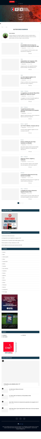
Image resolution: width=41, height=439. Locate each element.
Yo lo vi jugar (4, 291)
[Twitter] (20, 3)
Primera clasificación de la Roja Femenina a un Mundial (28, 142)
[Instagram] (24, 419)
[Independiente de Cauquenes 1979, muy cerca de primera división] (10, 65)
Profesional (4, 284)
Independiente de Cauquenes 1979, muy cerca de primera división (29, 61)
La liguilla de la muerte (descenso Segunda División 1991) (29, 191)
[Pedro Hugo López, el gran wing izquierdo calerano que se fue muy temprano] (5, 410)
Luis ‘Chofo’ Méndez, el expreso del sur (30, 125)
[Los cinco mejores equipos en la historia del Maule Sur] (10, 80)
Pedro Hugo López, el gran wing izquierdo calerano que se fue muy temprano (24, 408)
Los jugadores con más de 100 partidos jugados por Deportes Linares (30, 93)
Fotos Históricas (5, 268)
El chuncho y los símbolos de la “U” (12, 384)
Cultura (3, 259)
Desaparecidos (5, 261)
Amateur (3, 252)
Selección (4, 287)
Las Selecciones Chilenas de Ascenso (8, 235)
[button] (15, 2)
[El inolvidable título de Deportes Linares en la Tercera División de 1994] (10, 49)
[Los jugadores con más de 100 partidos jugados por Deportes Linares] (10, 97)
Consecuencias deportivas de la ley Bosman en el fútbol (29, 175)
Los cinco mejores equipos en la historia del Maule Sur (28, 77)
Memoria (4, 280)
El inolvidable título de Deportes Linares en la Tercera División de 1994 (30, 45)
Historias (3, 273)
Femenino (4, 266)
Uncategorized (4, 289)
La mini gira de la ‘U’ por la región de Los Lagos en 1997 (11, 238)
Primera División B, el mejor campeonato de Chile (10, 242)
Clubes (3, 254)
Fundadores (4, 270)
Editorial (3, 263)
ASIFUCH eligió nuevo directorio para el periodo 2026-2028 (12, 245)
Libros (3, 277)
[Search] (40, 23)
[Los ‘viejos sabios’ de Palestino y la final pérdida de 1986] (5, 397)
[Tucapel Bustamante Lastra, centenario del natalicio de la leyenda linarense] (10, 113)
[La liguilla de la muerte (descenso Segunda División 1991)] (10, 194)
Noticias (3, 282)
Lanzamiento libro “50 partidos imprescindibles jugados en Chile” (21, 1)
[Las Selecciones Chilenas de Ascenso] (5, 391)
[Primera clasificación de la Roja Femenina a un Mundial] (10, 145)
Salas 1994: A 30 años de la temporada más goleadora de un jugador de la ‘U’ (23, 402)
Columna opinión (5, 256)
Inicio (2, 27)
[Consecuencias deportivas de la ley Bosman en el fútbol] (10, 178)
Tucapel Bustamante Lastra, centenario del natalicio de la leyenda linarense (30, 110)
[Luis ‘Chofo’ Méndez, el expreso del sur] (10, 129)
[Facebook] (17, 419)
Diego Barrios (12, 33)
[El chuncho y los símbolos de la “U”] (20, 373)
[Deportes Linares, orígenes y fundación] (10, 162)
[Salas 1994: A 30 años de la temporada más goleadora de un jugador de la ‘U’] (5, 404)
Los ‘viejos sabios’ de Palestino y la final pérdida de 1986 (20, 395)
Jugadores (4, 275)
